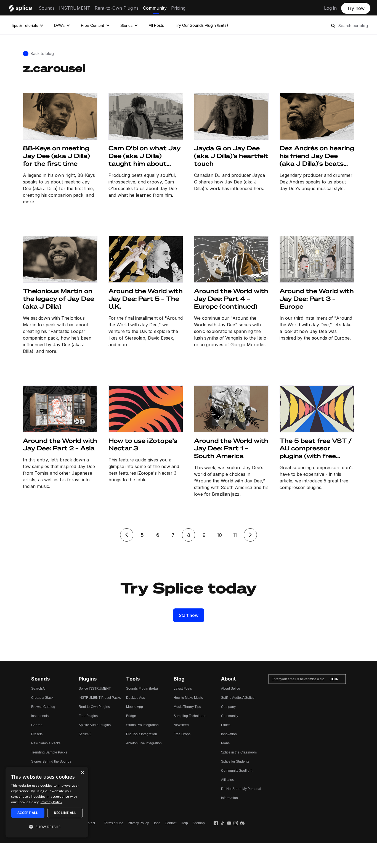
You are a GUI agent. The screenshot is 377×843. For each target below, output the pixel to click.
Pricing (178, 8)
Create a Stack (42, 698)
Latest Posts (183, 688)
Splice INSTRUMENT (95, 688)
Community (155, 8)
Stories (126, 25)
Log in (330, 8)
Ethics (225, 725)
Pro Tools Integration (141, 734)
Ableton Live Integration (144, 743)
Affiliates (227, 780)
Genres (36, 725)
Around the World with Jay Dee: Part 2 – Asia (60, 444)
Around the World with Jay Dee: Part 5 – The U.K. (145, 298)
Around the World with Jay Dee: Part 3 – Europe (317, 298)
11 (235, 535)
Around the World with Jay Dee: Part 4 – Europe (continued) (231, 298)
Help (184, 823)
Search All (38, 688)
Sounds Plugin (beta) (142, 688)
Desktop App (135, 698)
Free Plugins (88, 716)
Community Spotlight (236, 771)
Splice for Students (235, 761)
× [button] (82, 773)
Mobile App (134, 707)
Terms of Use (113, 823)
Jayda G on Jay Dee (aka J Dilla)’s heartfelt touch (231, 155)
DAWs (59, 25)
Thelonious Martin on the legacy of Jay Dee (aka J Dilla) (58, 298)
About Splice (230, 688)
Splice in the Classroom (239, 752)
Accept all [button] (27, 812)
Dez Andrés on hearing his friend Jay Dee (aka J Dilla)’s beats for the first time (317, 155)
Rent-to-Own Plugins (117, 8)
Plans (225, 743)
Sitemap (198, 823)
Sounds (47, 8)
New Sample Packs (45, 743)
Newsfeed (181, 725)
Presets (37, 734)
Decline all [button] (65, 812)
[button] (47, 827)
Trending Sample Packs (49, 752)
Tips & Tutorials (24, 25)
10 (219, 535)
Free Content (92, 25)
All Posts (156, 25)
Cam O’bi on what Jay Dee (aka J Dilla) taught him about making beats (144, 155)
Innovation (229, 734)
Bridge (131, 716)
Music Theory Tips (187, 707)
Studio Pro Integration (142, 725)
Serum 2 (85, 734)
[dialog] (47, 802)
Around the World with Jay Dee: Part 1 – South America (231, 448)
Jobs (156, 823)
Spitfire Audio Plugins (95, 725)
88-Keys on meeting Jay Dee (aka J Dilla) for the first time (56, 155)
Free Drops (182, 734)
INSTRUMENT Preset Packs (100, 698)
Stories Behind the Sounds (51, 761)
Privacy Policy (138, 823)
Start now (188, 615)
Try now (356, 8)
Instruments (40, 716)
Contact (170, 823)
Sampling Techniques (190, 716)
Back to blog (42, 53)
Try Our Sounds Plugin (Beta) (201, 25)
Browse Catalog (43, 707)
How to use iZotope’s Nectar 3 (142, 444)
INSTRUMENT (74, 8)
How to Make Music (188, 698)
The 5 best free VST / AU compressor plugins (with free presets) (316, 448)
